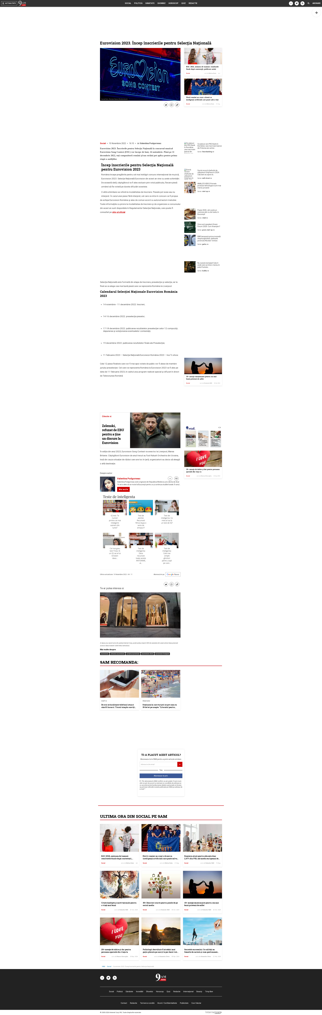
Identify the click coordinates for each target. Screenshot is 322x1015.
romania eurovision (117, 654)
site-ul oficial (118, 212)
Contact (124, 1003)
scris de (210, 73)
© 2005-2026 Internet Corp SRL (111, 1012)
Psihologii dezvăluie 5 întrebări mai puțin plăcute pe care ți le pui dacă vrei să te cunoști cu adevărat (160, 952)
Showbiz (161, 3)
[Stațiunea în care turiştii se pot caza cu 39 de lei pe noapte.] (160, 684)
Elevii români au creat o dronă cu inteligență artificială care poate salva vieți (160, 858)
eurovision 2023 (147, 654)
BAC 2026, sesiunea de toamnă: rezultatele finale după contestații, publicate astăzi (116, 858)
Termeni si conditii (147, 1003)
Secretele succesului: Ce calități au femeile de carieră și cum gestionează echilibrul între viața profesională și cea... (200, 953)
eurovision (104, 654)
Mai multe (123, 489)
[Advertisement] (203, 161)
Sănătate (149, 3)
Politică (138, 3)
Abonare (316, 3)
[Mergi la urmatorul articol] (316, 12)
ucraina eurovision (133, 654)
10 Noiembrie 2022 (117, 143)
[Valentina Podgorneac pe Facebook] (170, 478)
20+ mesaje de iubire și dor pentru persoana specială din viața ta (116, 950)
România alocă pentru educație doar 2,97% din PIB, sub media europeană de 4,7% (201, 858)
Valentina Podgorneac (150, 143)
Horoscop (173, 3)
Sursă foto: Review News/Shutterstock (114, 99)
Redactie (193, 3)
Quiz (183, 3)
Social (128, 3)
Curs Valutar (196, 1003)
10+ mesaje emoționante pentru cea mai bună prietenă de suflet (201, 904)
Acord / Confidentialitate (167, 1003)
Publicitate (184, 1003)
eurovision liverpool (162, 654)
